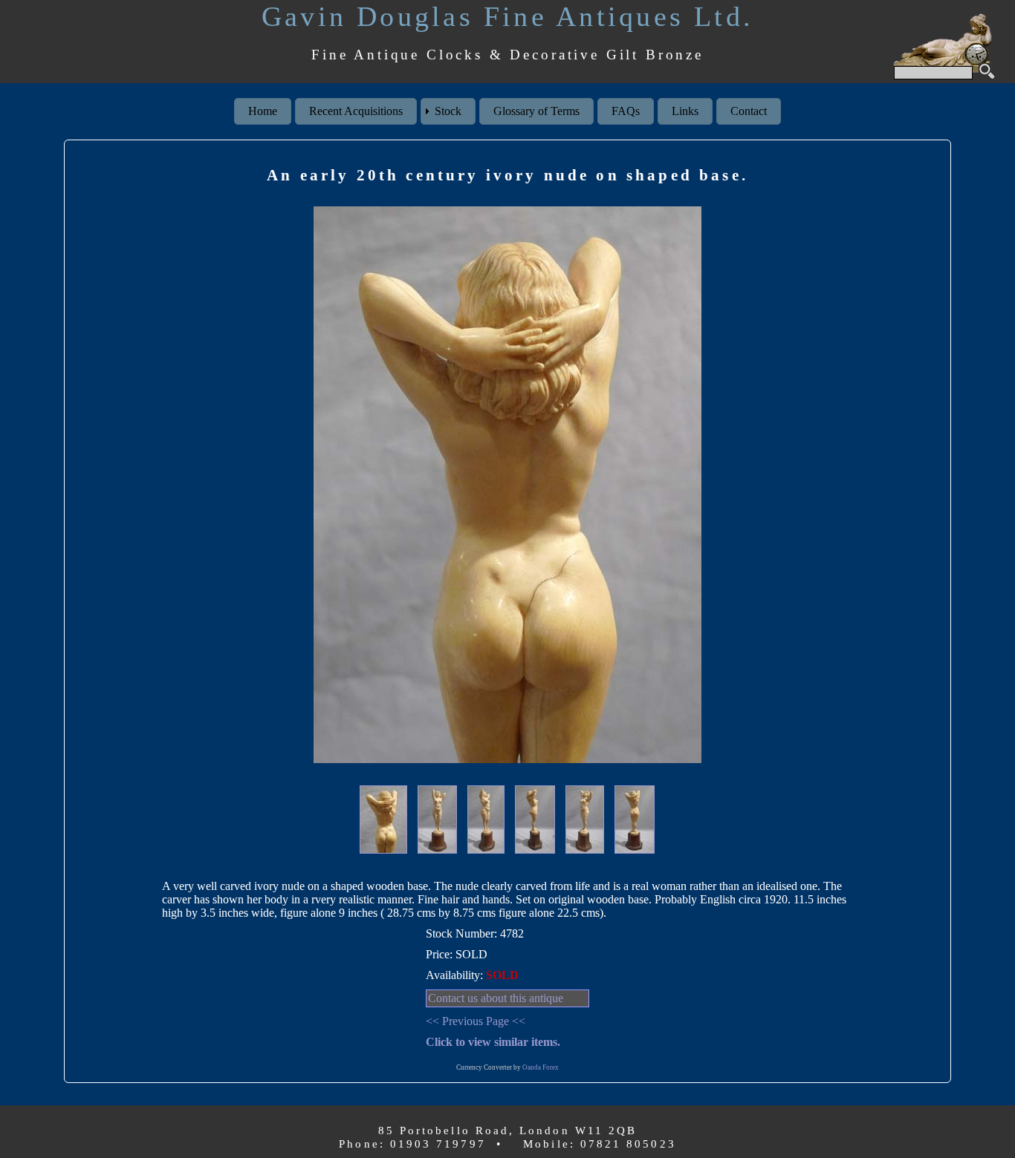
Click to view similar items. (493, 1042)
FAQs (626, 111)
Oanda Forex (540, 1067)
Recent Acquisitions (356, 111)
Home (262, 111)
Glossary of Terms (536, 111)
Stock (448, 111)
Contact (748, 111)
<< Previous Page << (475, 1021)
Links (685, 111)
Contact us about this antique (495, 998)
